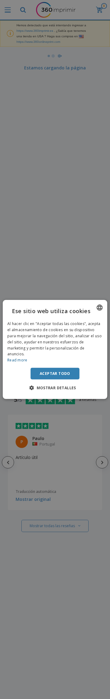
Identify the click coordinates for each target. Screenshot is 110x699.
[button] (55, 387)
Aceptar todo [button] (55, 373)
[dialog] (55, 349)
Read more (17, 360)
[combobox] (100, 308)
